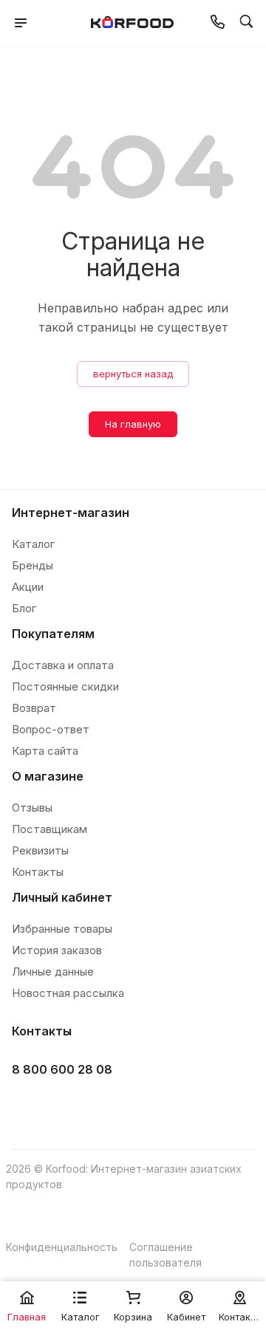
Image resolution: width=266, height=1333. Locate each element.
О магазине (47, 776)
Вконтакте (28, 1107)
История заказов (57, 950)
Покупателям (53, 633)
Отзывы (32, 808)
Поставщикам (49, 829)
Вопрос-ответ (50, 729)
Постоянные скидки (65, 686)
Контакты (38, 872)
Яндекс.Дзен (138, 1107)
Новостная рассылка (68, 993)
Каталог (33, 544)
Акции (28, 587)
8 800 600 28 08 (62, 1069)
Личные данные (53, 971)
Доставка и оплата (63, 665)
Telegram (65, 1107)
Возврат (34, 708)
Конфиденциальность (61, 1247)
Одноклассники (101, 1107)
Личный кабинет (62, 897)
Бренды (32, 565)
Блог (24, 608)
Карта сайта (45, 751)
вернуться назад (133, 374)
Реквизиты (40, 850)
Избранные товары (62, 929)
